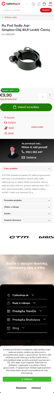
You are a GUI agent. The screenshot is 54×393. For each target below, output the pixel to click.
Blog (15, 328)
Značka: (37, 127)
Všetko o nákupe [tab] (11, 207)
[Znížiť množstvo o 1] (49, 99)
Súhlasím (28, 379)
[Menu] (50, 3)
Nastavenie (21, 388)
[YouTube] (27, 275)
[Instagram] (14, 275)
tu (31, 373)
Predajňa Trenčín (24, 311)
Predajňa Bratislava (26, 320)
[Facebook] (39, 275)
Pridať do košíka (28, 107)
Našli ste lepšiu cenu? (8, 99)
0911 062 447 (34, 152)
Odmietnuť (36, 388)
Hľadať (46, 10)
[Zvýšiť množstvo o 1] (49, 95)
